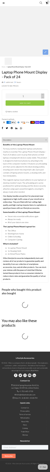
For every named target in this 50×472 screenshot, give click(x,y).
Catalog (25, 428)
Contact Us (25, 408)
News (25, 425)
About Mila (25, 422)
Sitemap (25, 435)
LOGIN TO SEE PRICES (10, 86)
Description (7, 140)
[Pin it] (12, 128)
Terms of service (25, 414)
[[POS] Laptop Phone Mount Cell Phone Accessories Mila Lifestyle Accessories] (25, 31)
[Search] (41, 3)
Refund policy (25, 418)
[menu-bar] (4, 3)
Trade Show (25, 432)
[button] (3, 61)
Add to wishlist (12, 112)
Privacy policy (25, 411)
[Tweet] (7, 128)
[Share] (2, 128)
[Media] (45, 52)
